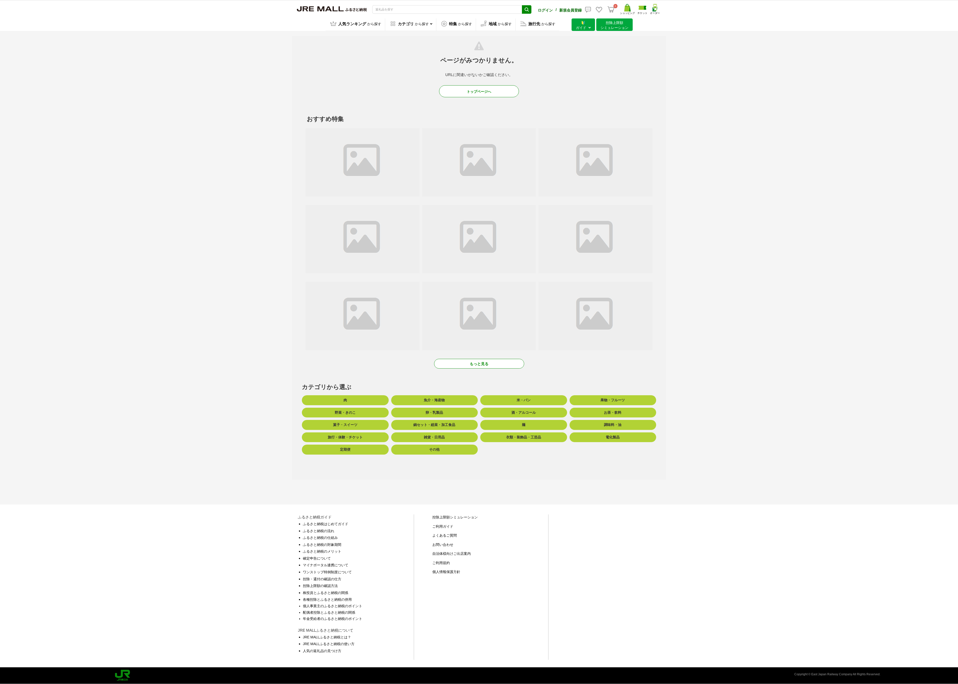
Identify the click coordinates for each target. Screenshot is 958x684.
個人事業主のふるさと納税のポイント (332, 606)
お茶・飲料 (612, 412)
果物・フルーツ (612, 400)
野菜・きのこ (345, 412)
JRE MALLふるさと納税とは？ (327, 637)
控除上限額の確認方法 (320, 586)
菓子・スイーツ (345, 425)
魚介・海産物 (434, 400)
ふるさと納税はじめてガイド (325, 524)
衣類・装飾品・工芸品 (523, 437)
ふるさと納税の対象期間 (322, 545)
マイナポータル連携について (325, 565)
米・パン (524, 400)
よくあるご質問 (444, 535)
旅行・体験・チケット (345, 437)
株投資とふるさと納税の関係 (325, 593)
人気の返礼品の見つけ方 (322, 651)
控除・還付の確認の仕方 (322, 579)
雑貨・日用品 (434, 437)
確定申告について (317, 558)
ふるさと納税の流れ (318, 531)
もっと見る (479, 364)
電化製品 (613, 437)
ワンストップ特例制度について (327, 572)
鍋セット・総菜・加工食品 (434, 425)
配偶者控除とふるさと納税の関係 (329, 612)
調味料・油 (612, 425)
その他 (434, 449)
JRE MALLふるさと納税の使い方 (329, 644)
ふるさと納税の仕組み (320, 538)
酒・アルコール (523, 412)
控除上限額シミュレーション (455, 517)
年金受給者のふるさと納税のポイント (332, 619)
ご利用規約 (441, 563)
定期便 (345, 449)
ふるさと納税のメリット (322, 551)
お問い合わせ (442, 545)
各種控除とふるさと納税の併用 (327, 599)
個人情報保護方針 (446, 572)
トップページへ (479, 92)
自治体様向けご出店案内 (451, 554)
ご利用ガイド (442, 526)
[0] (610, 9)
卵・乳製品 (434, 412)
